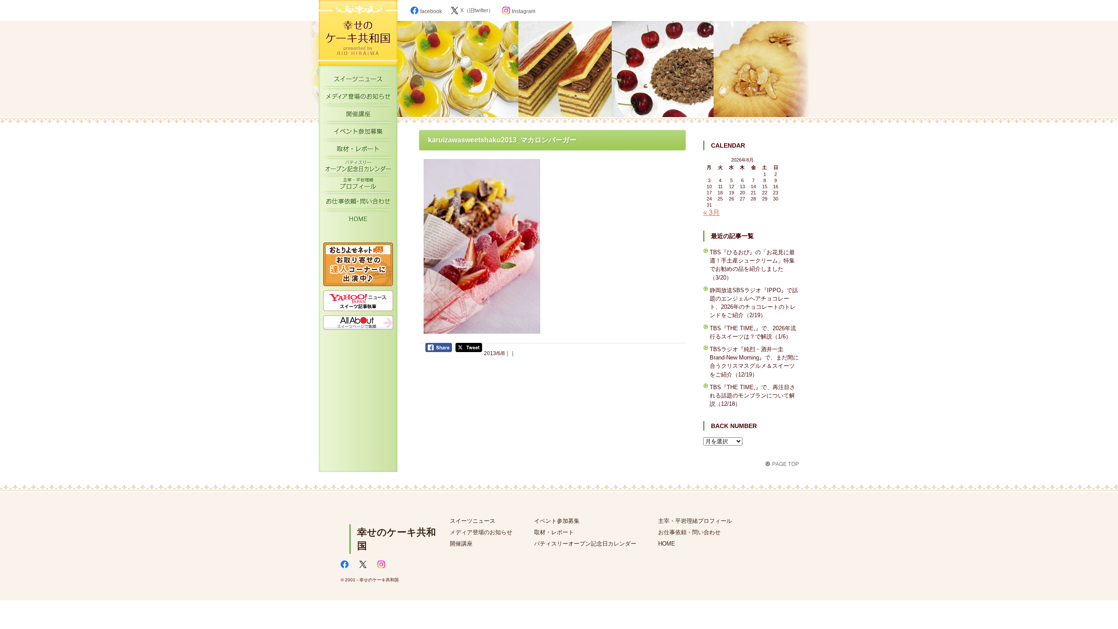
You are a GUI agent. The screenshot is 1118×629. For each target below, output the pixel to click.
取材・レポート (358, 150)
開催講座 (358, 115)
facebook (431, 11)
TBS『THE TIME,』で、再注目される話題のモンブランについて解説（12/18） (752, 395)
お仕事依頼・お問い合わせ (358, 203)
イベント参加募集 (358, 133)
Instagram (523, 11)
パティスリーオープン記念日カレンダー (358, 168)
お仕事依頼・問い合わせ (689, 532)
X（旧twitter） (476, 10)
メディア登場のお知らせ (358, 98)
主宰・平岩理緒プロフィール (358, 185)
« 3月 (711, 212)
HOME (358, 220)
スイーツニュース (358, 81)
